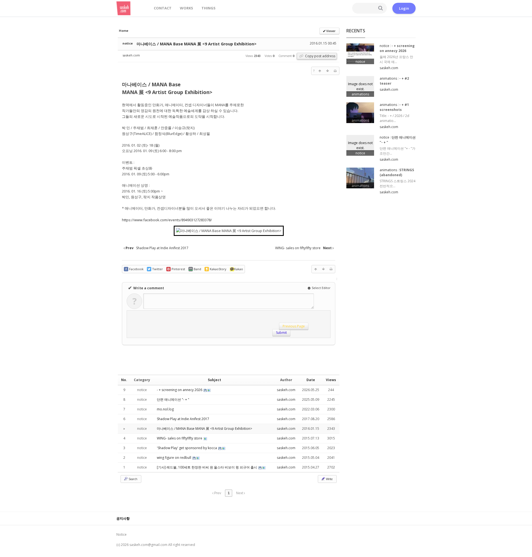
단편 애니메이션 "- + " (173, 399)
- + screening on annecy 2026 (180, 389)
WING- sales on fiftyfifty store (180, 438)
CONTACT (163, 8)
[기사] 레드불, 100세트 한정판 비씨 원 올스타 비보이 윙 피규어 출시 (207, 467)
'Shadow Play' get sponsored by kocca (187, 448)
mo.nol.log (165, 409)
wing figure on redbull (174, 457)
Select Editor (321, 288)
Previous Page (298, 326)
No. (124, 380)
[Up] (320, 71)
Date (310, 380)
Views (331, 380)
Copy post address (319, 56)
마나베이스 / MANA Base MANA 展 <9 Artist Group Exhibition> (197, 43)
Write (328, 479)
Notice (121, 534)
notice (127, 43)
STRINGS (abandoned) (397, 172)
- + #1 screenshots (394, 107)
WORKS (186, 8)
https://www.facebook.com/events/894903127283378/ (167, 219)
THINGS (208, 8)
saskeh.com (131, 55)
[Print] (335, 71)
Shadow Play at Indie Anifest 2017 (183, 419)
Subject (214, 380)
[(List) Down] (327, 71)
